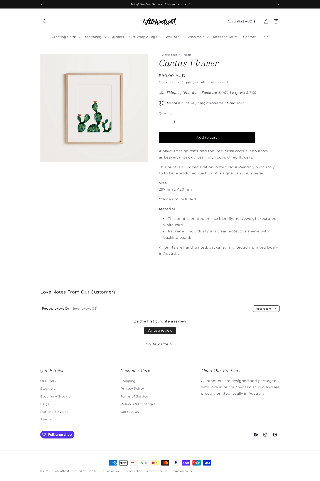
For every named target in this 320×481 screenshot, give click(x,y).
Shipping (188, 82)
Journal (46, 419)
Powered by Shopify (83, 470)
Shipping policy (182, 470)
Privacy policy (132, 470)
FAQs (44, 404)
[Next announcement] (278, 4)
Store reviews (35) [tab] (85, 308)
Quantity (165, 113)
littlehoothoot (60, 470)
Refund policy (110, 470)
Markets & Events (54, 411)
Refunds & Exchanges (138, 404)
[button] (45, 21)
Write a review (160, 330)
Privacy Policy (132, 389)
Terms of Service (134, 396)
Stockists (47, 389)
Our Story (48, 381)
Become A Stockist (56, 396)
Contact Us (130, 411)
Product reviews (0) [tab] (55, 308)
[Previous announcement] (42, 4)
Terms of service (157, 470)
